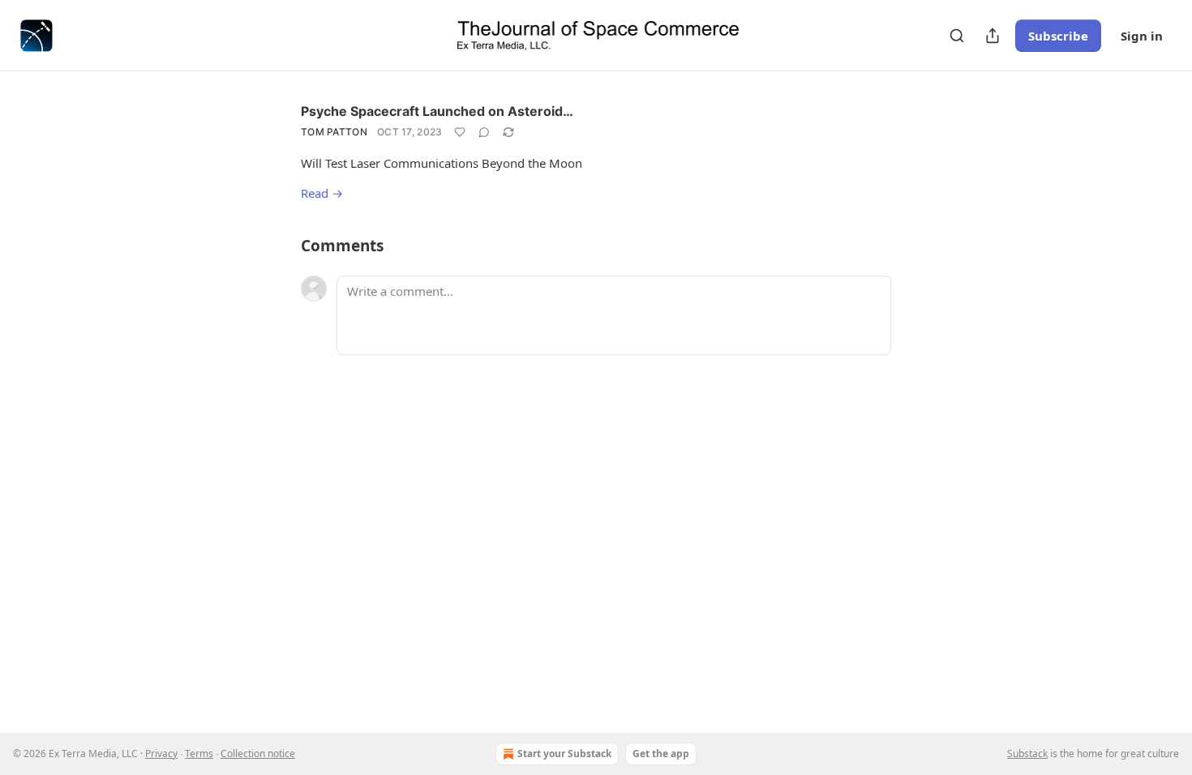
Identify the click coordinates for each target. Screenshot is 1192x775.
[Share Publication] (992, 35)
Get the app (660, 753)
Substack (1027, 753)
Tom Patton (334, 132)
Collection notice (258, 753)
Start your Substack (564, 753)
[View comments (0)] (484, 132)
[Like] (459, 132)
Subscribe (1058, 36)
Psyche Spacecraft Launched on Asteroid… (437, 111)
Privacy (161, 753)
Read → (322, 193)
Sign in (1142, 36)
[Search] (957, 35)
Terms (199, 753)
